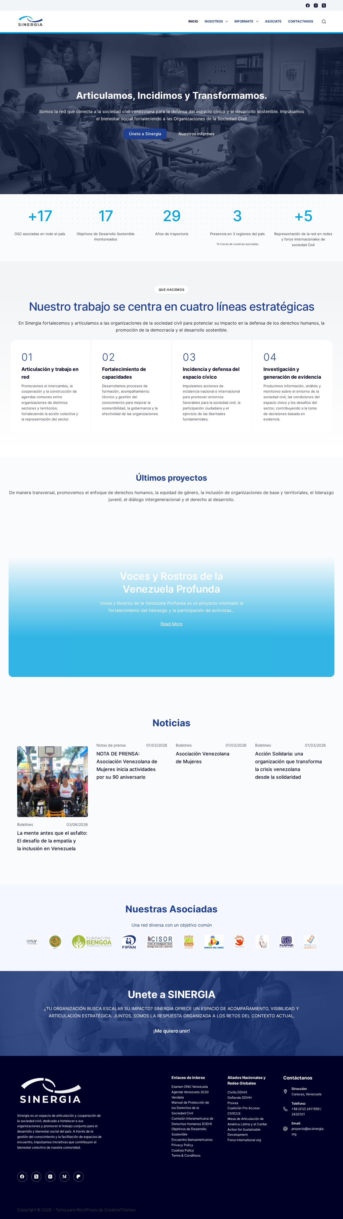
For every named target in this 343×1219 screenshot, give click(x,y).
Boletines (25, 824)
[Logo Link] (24, 942)
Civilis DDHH (237, 1092)
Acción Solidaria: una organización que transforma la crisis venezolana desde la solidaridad (288, 765)
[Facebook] (308, 5)
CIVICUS (234, 1113)
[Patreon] (78, 1177)
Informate (243, 21)
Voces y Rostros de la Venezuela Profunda (171, 582)
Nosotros (214, 21)
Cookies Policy (183, 1150)
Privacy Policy (182, 1145)
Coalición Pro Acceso (244, 1108)
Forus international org (244, 1140)
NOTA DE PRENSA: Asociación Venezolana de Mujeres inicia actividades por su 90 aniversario (126, 765)
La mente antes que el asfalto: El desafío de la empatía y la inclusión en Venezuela (52, 840)
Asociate (273, 21)
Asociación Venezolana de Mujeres (202, 757)
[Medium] (64, 1177)
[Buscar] (324, 22)
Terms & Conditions (186, 1155)
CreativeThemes (120, 1209)
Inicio (193, 21)
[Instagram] (316, 5)
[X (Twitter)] (324, 5)
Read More (171, 623)
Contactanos (300, 21)
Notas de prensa (111, 745)
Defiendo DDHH (240, 1098)
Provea (233, 1103)
